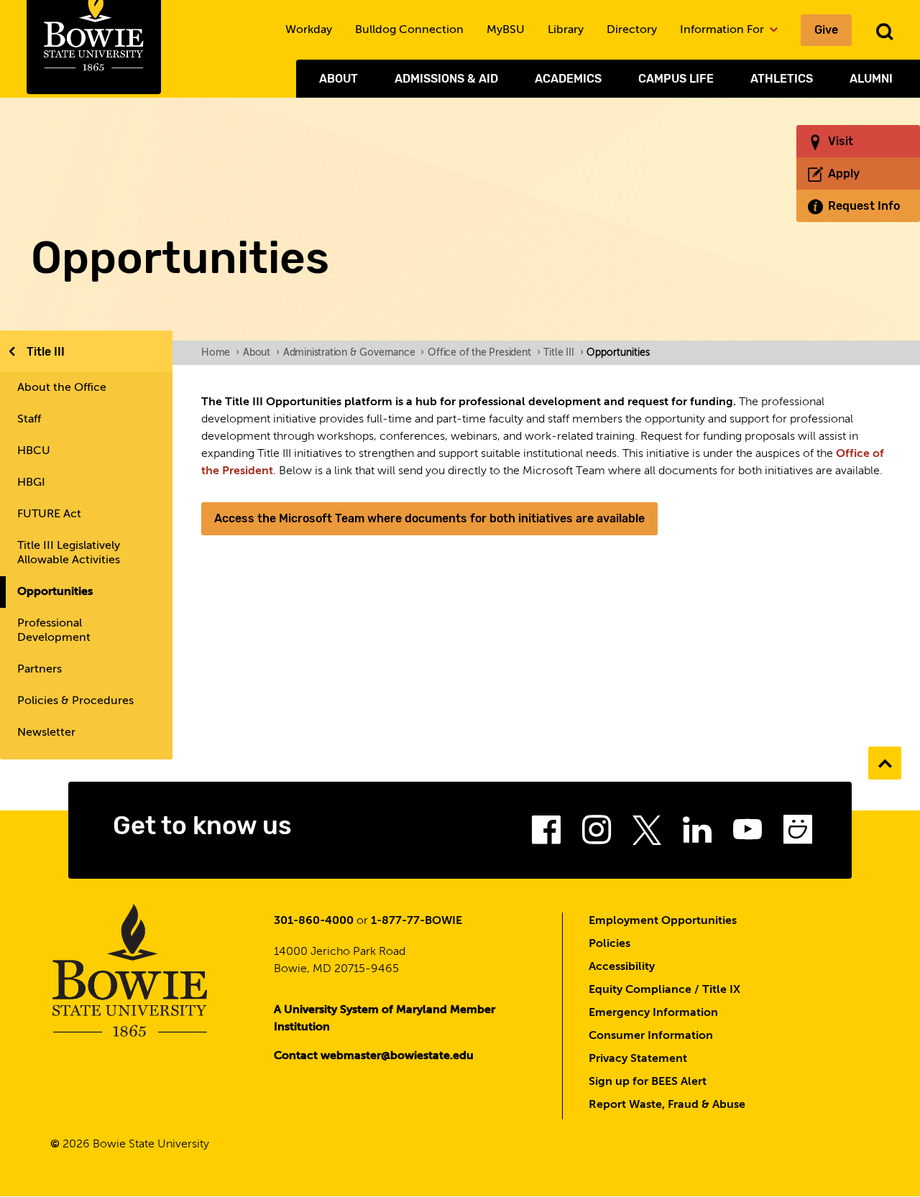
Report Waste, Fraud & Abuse (667, 1105)
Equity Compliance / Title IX (664, 990)
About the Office (61, 388)
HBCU (33, 451)
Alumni (871, 79)
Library (566, 30)
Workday (308, 30)
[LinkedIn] (697, 834)
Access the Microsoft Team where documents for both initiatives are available (429, 518)
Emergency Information (653, 1013)
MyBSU (506, 30)
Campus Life (676, 79)
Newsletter (46, 733)
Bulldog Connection (409, 30)
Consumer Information (651, 1036)
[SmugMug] (797, 834)
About (338, 79)
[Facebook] (546, 834)
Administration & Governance (353, 353)
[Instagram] (596, 834)
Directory (632, 30)
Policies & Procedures (75, 701)
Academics (568, 79)
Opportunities (55, 592)
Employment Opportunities (663, 921)
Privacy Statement (638, 1059)
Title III (46, 352)
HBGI (31, 483)
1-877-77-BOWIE (416, 921)
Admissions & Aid (446, 79)
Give (826, 30)
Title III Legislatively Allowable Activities (68, 553)
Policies (609, 944)
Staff (29, 419)
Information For (723, 30)
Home (220, 353)
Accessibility (622, 967)
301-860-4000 (314, 921)
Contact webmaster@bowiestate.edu (374, 1056)
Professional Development (54, 631)
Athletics (781, 79)
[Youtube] (747, 834)
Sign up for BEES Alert (648, 1082)
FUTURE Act (49, 514)
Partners (39, 669)
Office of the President (484, 353)
